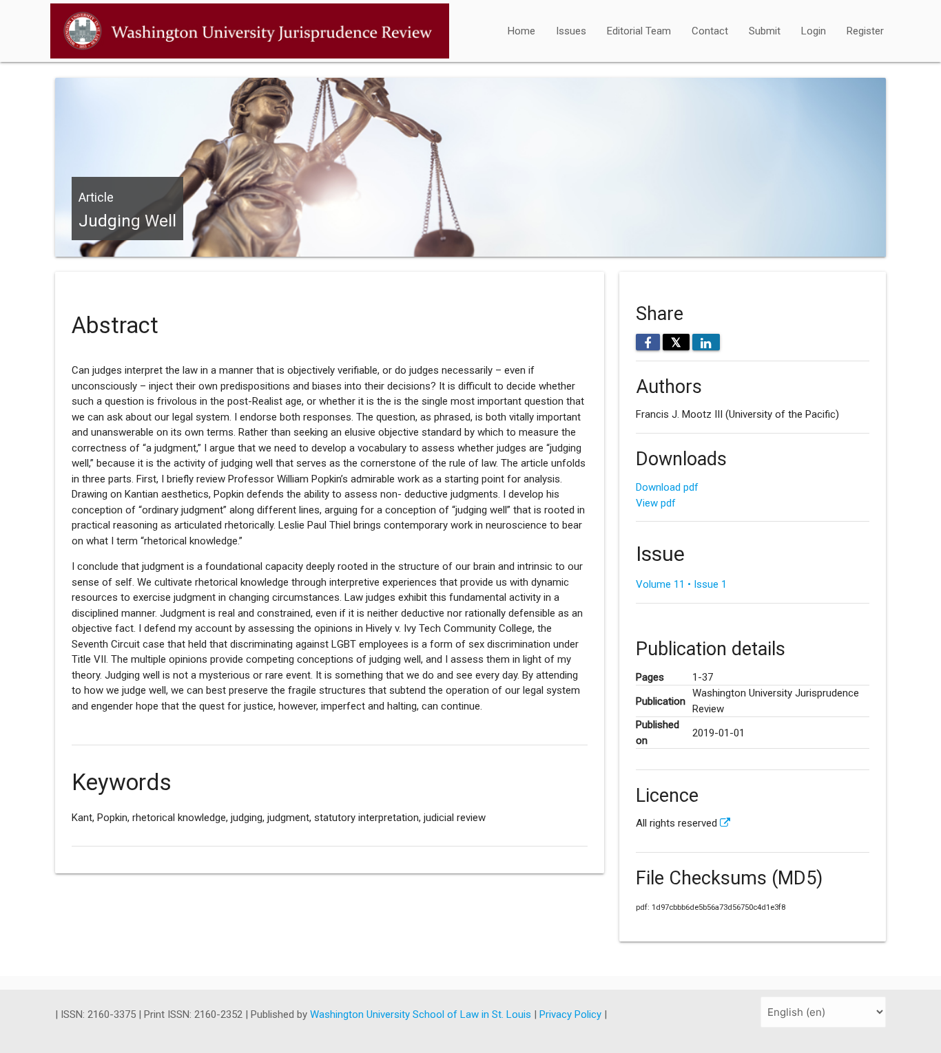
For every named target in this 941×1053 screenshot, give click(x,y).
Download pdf (667, 487)
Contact (710, 31)
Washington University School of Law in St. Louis (422, 1014)
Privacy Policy (571, 1014)
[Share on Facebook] (648, 342)
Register (865, 31)
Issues (571, 31)
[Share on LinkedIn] (706, 342)
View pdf (656, 503)
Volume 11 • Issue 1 (681, 584)
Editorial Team (639, 31)
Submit (764, 31)
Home (521, 31)
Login (813, 31)
